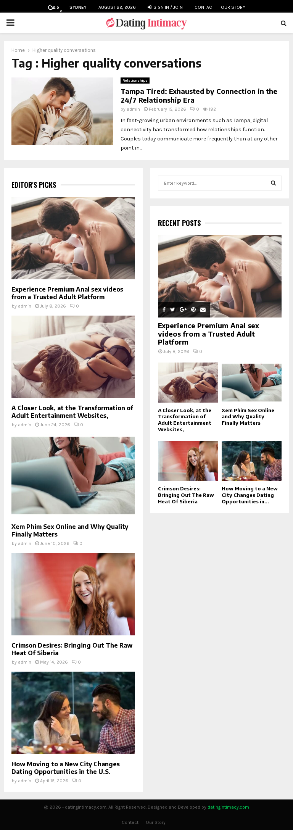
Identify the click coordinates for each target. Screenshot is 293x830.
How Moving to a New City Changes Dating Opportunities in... (250, 494)
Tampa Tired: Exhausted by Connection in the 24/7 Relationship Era (199, 95)
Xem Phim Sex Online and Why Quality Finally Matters (248, 416)
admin (133, 109)
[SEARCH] (273, 183)
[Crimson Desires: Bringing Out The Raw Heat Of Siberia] (73, 594)
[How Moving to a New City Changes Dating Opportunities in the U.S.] (73, 713)
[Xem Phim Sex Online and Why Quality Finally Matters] (73, 475)
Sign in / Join (167, 7)
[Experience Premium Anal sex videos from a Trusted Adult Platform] (73, 238)
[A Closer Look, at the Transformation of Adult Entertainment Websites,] (73, 357)
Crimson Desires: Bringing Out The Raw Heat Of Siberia (186, 494)
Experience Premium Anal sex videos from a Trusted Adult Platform (67, 293)
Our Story (233, 7)
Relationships (135, 80)
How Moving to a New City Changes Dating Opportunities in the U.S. (65, 767)
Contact (204, 7)
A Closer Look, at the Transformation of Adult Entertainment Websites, (72, 411)
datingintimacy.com (228, 807)
